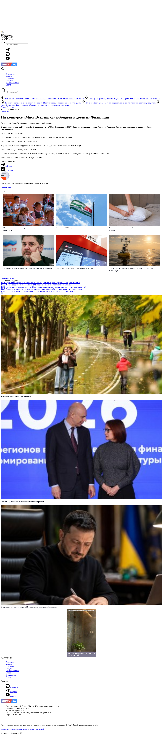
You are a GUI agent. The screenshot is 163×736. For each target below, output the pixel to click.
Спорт (8, 673)
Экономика (10, 662)
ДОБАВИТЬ (6, 187)
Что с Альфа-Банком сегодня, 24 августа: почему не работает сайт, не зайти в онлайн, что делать (44, 99)
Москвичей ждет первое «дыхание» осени (16, 396)
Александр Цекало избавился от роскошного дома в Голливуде (27, 268)
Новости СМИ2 (7, 278)
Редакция (9, 677)
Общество (5, 111)
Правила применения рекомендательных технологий (22, 729)
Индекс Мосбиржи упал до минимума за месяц (74, 268)
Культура (9, 664)
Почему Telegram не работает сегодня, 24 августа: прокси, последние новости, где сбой (124, 99)
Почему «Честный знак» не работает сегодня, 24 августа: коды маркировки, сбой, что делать (43, 103)
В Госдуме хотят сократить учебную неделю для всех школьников (24, 229)
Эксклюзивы (11, 675)
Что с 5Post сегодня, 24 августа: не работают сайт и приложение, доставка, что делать (120, 103)
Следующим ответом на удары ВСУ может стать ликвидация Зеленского (29, 607)
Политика (10, 666)
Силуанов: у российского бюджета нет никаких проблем (22, 502)
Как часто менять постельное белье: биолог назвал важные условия (132, 229)
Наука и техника (12, 671)
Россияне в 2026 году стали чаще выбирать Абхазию (76, 228)
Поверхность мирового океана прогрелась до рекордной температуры (131, 269)
